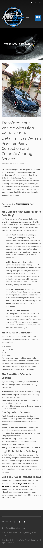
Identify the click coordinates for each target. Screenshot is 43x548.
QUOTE (38, 18)
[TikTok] (35, 2)
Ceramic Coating (22, 204)
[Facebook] (31, 2)
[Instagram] (39, 2)
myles (22, 164)
